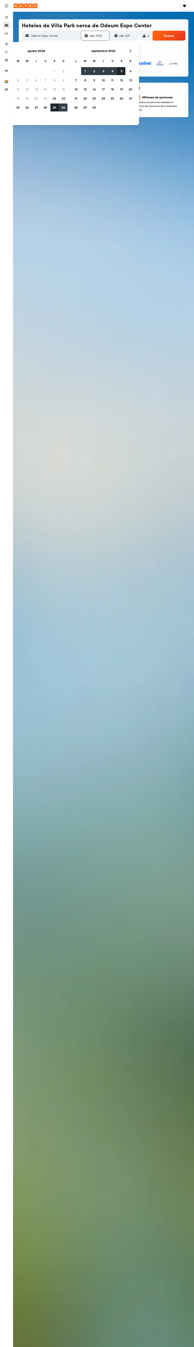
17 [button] (103, 89)
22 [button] (54, 98)
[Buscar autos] (6, 33)
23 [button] (63, 98)
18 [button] (18, 98)
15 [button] (54, 89)
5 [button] (27, 80)
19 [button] (27, 98)
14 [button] (45, 89)
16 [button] (63, 89)
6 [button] (36, 80)
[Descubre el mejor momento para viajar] (6, 60)
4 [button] (18, 80)
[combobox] (54, 35)
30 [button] (63, 107)
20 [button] (36, 98)
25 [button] (18, 107)
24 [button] (103, 98)
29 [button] (54, 107)
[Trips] (6, 71)
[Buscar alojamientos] (6, 25)
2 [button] (63, 71)
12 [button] (27, 89)
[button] (6, 6)
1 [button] (54, 71)
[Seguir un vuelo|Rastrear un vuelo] (6, 52)
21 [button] (45, 98)
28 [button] (45, 107)
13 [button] (36, 89)
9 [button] (63, 80)
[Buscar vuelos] (6, 17)
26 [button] (27, 107)
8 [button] (54, 80)
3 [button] (103, 71)
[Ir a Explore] (6, 44)
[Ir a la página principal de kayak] (25, 6)
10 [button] (103, 80)
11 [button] (18, 89)
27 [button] (36, 107)
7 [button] (45, 80)
